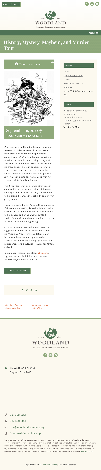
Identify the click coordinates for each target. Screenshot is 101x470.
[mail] (92, 4)
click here (43, 253)
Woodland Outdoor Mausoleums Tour (13, 306)
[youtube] (97, 4)
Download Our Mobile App (25, 433)
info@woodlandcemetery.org (27, 427)
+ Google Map (72, 127)
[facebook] (87, 4)
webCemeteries (50, 464)
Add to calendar (16, 270)
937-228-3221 (18, 414)
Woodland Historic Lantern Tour (40, 306)
